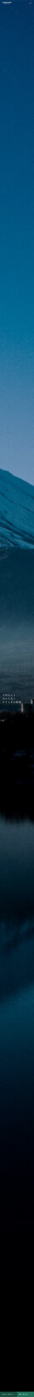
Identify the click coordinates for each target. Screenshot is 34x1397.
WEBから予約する (7, 1394)
